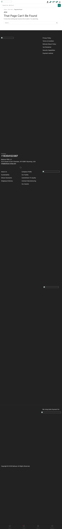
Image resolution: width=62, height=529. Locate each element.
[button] (47, 2)
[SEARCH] (56, 22)
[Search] (59, 5)
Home (5, 9)
